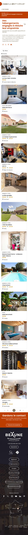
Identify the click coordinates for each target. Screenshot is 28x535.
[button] (24, 4)
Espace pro (14, 459)
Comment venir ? (14, 477)
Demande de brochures (14, 486)
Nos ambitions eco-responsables (14, 482)
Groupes (14, 468)
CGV (6, 526)
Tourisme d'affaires (14, 473)
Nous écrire (14, 447)
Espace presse (14, 464)
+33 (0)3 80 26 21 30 (14, 444)
